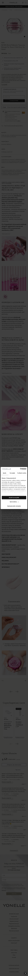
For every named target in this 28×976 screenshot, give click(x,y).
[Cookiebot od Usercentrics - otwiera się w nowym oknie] (20, 469)
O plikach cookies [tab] (21, 473)
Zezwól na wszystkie (14, 497)
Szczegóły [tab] (12, 473)
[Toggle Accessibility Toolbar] (25, 973)
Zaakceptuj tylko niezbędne (14, 506)
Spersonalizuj (13, 501)
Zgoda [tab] (4, 473)
